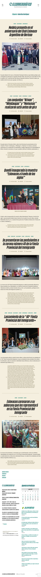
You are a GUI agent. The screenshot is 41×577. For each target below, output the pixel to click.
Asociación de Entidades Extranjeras (25, 152)
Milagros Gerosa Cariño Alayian (17, 383)
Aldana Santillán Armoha (14, 294)
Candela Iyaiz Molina (19, 370)
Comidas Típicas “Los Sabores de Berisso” (28, 371)
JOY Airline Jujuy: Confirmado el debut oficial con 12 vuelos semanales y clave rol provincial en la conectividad (30, 524)
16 (37, 496)
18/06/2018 (21, 111)
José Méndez (23, 297)
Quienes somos (5, 472)
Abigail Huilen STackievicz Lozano (12, 292)
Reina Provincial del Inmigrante (15, 386)
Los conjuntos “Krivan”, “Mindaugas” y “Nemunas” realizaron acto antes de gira (20, 103)
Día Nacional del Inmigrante (18, 373)
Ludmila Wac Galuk (30, 379)
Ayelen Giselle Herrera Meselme (15, 295)
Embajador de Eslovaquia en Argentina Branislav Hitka (20, 84)
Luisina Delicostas (22, 156)
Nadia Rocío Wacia (10, 301)
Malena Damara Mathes (15, 380)
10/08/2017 (21, 416)
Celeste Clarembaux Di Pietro (21, 83)
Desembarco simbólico (10, 373)
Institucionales (25, 23)
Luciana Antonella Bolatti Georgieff (25, 298)
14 (32, 496)
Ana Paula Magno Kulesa (21, 294)
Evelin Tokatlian (29, 295)
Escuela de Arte (15, 154)
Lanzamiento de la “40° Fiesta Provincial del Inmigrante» (20, 318)
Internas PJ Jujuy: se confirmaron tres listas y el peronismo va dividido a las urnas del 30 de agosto (30, 536)
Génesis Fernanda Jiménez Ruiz (24, 296)
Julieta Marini (30, 377)
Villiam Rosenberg (23, 86)
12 (27, 496)
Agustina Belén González (22, 292)
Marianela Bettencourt (28, 156)
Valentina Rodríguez (18, 86)
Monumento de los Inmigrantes (12, 385)
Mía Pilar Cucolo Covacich (21, 382)
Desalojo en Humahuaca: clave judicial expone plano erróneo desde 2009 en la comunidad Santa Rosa (30, 530)
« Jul (23, 503)
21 (32, 498)
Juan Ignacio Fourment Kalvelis (14, 85)
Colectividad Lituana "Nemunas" (17, 371)
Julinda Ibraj (20, 85)
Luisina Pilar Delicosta (12, 300)
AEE (8, 152)
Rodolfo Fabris (22, 386)
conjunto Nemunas (10, 154)
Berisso (15, 23)
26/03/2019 (21, 38)
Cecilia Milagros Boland (23, 295)
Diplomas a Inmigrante (25, 373)
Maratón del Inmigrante (22, 380)
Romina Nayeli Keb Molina (28, 386)
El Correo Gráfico (14, 38)
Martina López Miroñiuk (26, 381)
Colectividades (19, 23)
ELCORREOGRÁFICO (10, 574)
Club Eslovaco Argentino (29, 83)
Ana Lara (33, 367)
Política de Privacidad (20, 574)
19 (27, 498)
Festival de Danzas (24, 154)
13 (30, 496)
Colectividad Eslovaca (25, 460)
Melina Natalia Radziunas (26, 300)
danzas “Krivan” (30, 460)
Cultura (22, 166)
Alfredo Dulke (18, 152)
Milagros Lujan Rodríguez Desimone (27, 383)
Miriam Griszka (13, 157)
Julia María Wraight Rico (10, 298)
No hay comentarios (29, 38)
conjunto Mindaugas (30, 153)
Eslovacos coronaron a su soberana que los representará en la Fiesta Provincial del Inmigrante (20, 407)
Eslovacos (16, 225)
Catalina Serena (28, 370)
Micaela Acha (24, 85)
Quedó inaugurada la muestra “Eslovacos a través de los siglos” (20, 174)
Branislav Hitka (31, 224)
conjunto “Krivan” (9, 84)
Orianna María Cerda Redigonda (17, 301)
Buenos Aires (13, 236)
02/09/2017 (21, 324)
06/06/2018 (21, 181)
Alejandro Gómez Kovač (10, 83)
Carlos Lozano (24, 370)
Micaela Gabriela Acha (28, 382)
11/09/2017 (21, 251)
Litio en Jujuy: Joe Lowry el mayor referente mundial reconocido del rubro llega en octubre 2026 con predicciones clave (29, 554)
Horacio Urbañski (23, 225)
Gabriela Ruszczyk (17, 296)
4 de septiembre (9, 365)
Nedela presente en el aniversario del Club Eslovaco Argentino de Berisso (20, 31)
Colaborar (4, 474)
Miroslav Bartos (29, 85)
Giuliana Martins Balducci (17, 376)
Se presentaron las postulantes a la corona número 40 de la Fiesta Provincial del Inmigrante (20, 244)
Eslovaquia (30, 84)
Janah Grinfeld (15, 297)
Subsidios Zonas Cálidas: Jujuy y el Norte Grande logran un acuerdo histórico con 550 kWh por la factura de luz (30, 512)
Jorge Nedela (29, 154)
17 (22, 498)
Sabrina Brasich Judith (24, 302)
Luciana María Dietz (24, 379)
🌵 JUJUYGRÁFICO (28, 507)
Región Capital (27, 236)
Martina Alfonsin (19, 381)
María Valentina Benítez (13, 381)
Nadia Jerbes (18, 227)
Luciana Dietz (17, 156)
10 (22, 496)
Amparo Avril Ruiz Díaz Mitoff (27, 367)
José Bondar (32, 376)
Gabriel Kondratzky (13, 375)
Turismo (32, 236)
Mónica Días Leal (32, 300)
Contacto (4, 477)
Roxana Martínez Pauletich (16, 302)
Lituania (14, 156)
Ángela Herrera (25, 368)
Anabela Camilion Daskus (18, 368)
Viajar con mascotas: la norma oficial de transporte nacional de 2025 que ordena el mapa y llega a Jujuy (30, 542)
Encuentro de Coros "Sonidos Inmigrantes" (17, 374)
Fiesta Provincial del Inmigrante (11, 462)
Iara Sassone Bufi (23, 376)
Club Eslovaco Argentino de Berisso (16, 153)
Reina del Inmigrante (26, 301)
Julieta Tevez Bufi (17, 298)
